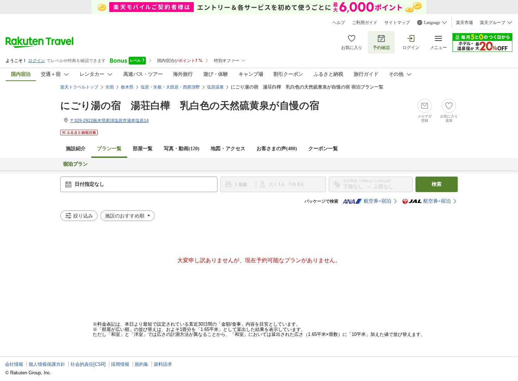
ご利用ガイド (364, 22)
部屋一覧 (143, 148)
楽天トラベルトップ (79, 87)
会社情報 (14, 364)
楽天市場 (464, 22)
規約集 (141, 364)
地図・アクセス (228, 148)
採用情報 (120, 364)
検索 (437, 184)
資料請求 (163, 364)
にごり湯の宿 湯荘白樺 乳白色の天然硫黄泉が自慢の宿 (189, 105)
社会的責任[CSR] (88, 364)
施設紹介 (76, 148)
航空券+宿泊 (377, 201)
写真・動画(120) (181, 148)
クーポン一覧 (323, 148)
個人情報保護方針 (47, 364)
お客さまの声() (277, 148)
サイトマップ (397, 22)
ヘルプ (338, 22)
